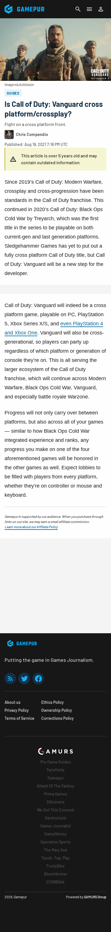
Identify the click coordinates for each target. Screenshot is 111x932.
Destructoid (55, 817)
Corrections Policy (57, 718)
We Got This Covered (55, 809)
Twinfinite (55, 769)
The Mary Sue (55, 849)
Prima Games (55, 793)
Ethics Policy (52, 702)
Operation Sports (55, 841)
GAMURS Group (95, 897)
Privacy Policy (17, 710)
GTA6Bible (55, 881)
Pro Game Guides (55, 761)
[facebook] (38, 678)
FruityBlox (55, 865)
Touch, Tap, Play (55, 857)
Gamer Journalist (55, 825)
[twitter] (24, 678)
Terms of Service (19, 718)
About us (12, 702)
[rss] (10, 678)
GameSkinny (55, 833)
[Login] (100, 9)
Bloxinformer (55, 873)
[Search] (78, 9)
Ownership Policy (56, 710)
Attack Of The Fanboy (55, 785)
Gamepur (56, 777)
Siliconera (55, 801)
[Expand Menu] (89, 9)
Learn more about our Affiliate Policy (31, 527)
